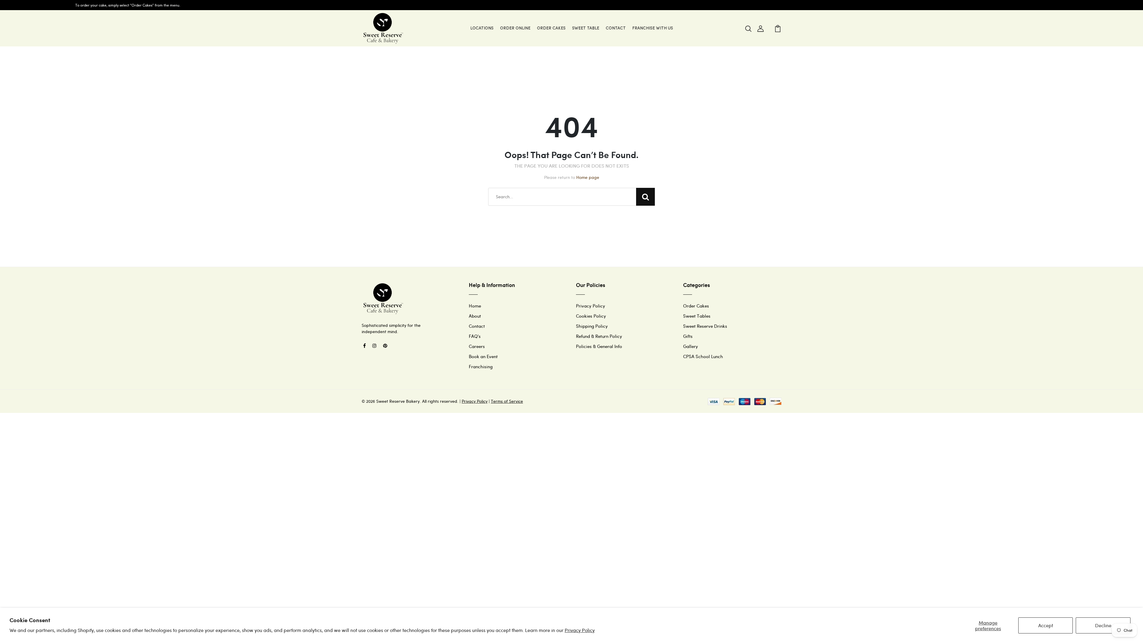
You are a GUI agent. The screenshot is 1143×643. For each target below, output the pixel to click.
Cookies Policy (591, 316)
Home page (587, 177)
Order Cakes (551, 28)
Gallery (690, 346)
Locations (482, 28)
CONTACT (616, 28)
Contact (477, 326)
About (475, 316)
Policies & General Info (599, 346)
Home (475, 306)
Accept (1045, 625)
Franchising (481, 366)
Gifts (688, 336)
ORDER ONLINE (515, 28)
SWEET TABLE (585, 28)
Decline (1103, 625)
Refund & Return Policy (599, 336)
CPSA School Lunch (703, 356)
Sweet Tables (697, 316)
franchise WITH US (652, 28)
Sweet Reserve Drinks (705, 326)
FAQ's (475, 336)
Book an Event (483, 356)
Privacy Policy (580, 630)
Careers (477, 346)
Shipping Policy (592, 326)
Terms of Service (507, 401)
